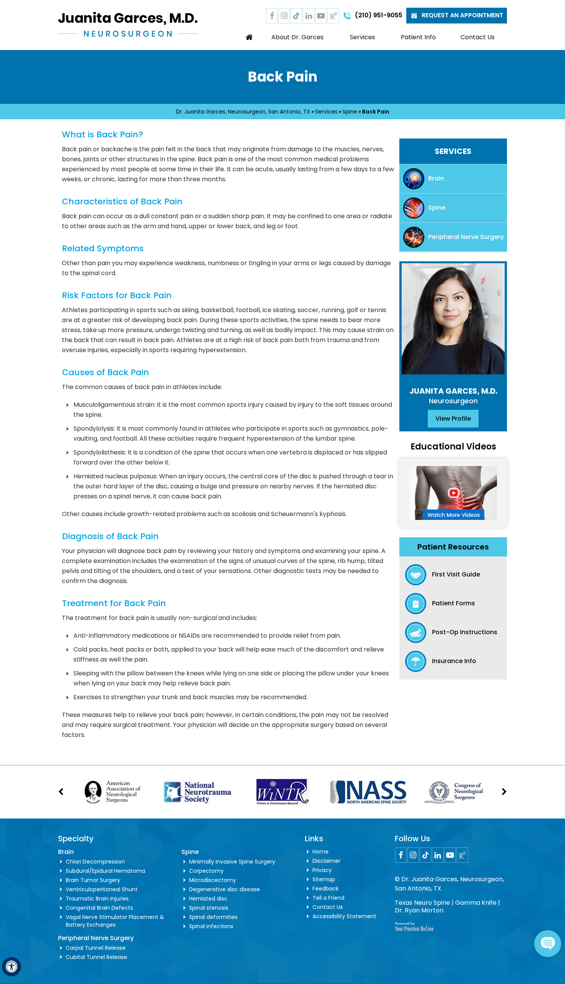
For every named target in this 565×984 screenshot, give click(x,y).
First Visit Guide (456, 574)
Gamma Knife (476, 902)
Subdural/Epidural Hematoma (105, 871)
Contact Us (477, 37)
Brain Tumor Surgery (93, 880)
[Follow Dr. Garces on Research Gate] (333, 15)
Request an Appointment (462, 15)
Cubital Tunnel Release (96, 957)
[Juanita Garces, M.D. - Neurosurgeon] (128, 24)
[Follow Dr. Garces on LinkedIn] (308, 15)
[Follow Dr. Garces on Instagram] (284, 15)
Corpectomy (206, 871)
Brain (436, 178)
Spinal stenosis (208, 908)
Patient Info (418, 37)
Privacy (322, 870)
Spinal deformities (213, 917)
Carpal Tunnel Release (96, 948)
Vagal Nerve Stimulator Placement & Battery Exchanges (115, 921)
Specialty (76, 838)
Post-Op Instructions (464, 632)
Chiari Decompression (95, 861)
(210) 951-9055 (378, 15)
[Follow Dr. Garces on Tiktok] (296, 15)
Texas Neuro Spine (422, 902)
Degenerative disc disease (224, 889)
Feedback (325, 888)
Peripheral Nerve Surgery (466, 236)
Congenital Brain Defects (99, 908)
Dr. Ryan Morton (419, 910)
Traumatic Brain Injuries (97, 898)
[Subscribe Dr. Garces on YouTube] (321, 15)
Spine (349, 111)
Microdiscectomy (212, 880)
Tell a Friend (328, 898)
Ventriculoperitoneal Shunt (102, 889)
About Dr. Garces (297, 37)
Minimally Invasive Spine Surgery (232, 861)
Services (362, 37)
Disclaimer (326, 861)
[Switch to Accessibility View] (11, 966)
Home (249, 37)
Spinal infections (211, 926)
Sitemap (323, 879)
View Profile (453, 418)
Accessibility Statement (344, 916)
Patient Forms (453, 603)
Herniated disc (208, 898)
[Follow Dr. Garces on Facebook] (271, 15)
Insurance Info (454, 661)
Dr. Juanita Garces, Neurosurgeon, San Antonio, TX (243, 111)
